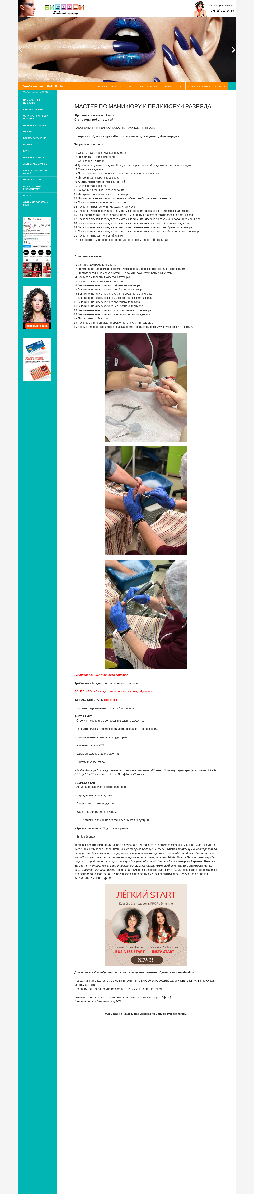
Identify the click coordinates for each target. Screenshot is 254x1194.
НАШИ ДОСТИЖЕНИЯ (173, 86)
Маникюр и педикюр (34, 109)
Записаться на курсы (199, 86)
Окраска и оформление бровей (35, 171)
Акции (139, 86)
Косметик (28, 144)
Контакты (220, 86)
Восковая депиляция (34, 138)
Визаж (26, 151)
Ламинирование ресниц (36, 164)
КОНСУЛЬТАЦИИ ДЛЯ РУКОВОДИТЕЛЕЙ (33, 187)
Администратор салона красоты (35, 203)
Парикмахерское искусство (32, 101)
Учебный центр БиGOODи (43, 86)
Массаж (27, 195)
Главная (102, 86)
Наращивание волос (34, 180)
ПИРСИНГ (27, 131)
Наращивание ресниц (34, 157)
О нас (129, 86)
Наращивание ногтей (34, 125)
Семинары (152, 86)
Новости (116, 86)
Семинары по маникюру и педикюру (36, 117)
